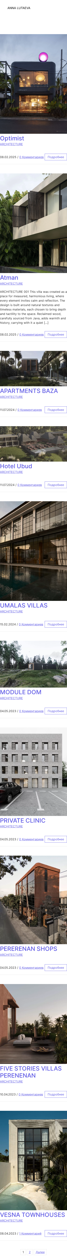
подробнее (56, 157)
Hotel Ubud (16, 466)
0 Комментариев (31, 157)
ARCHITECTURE (11, 144)
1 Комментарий (30, 1233)
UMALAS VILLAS (24, 605)
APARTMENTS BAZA (29, 390)
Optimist (12, 138)
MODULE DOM (21, 692)
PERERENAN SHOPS (28, 948)
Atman (9, 277)
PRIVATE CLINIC (23, 820)
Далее (40, 1252)
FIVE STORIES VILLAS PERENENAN (31, 1072)
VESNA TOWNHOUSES (32, 1214)
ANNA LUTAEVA (18, 8)
